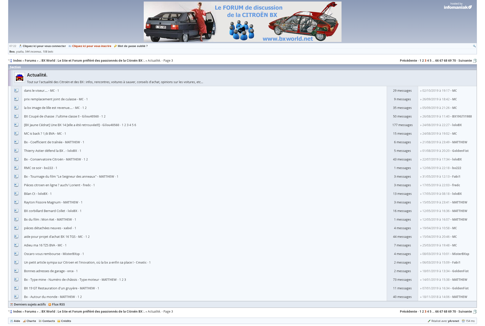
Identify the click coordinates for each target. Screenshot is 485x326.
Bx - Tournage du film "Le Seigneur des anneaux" (60, 176)
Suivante (465, 60)
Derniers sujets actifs (30, 304)
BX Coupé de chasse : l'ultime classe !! (51, 116)
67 (441, 60)
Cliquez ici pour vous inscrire (91, 46)
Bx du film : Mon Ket (39, 219)
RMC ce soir (32, 168)
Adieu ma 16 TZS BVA (39, 245)
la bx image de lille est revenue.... (48, 107)
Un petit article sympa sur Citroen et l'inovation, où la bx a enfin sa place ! (78, 262)
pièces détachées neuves (42, 228)
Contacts (48, 321)
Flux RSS (58, 304)
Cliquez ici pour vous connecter (44, 46)
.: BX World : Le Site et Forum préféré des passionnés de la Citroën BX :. (92, 311)
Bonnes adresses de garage (44, 271)
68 (445, 60)
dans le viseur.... (35, 90)
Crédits (66, 321)
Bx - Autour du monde (40, 296)
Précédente (408, 60)
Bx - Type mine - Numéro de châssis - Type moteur (61, 279)
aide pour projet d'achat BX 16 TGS (50, 236)
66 (437, 60)
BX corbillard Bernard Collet (44, 210)
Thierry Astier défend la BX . (44, 150)
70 (454, 60)
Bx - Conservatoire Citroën (43, 159)
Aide (17, 321)
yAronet (453, 321)
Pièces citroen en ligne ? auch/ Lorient (52, 185)
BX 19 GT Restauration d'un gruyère (50, 288)
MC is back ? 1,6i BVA (39, 133)
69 (450, 60)
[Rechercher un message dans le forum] (474, 46)
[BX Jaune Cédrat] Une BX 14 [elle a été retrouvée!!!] (62, 125)
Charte (31, 321)
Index (17, 311)
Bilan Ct (29, 193)
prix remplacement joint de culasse (50, 99)
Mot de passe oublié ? (133, 46)
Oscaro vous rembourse (42, 253)
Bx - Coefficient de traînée (43, 142)
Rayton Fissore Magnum (42, 202)
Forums (30, 311)
